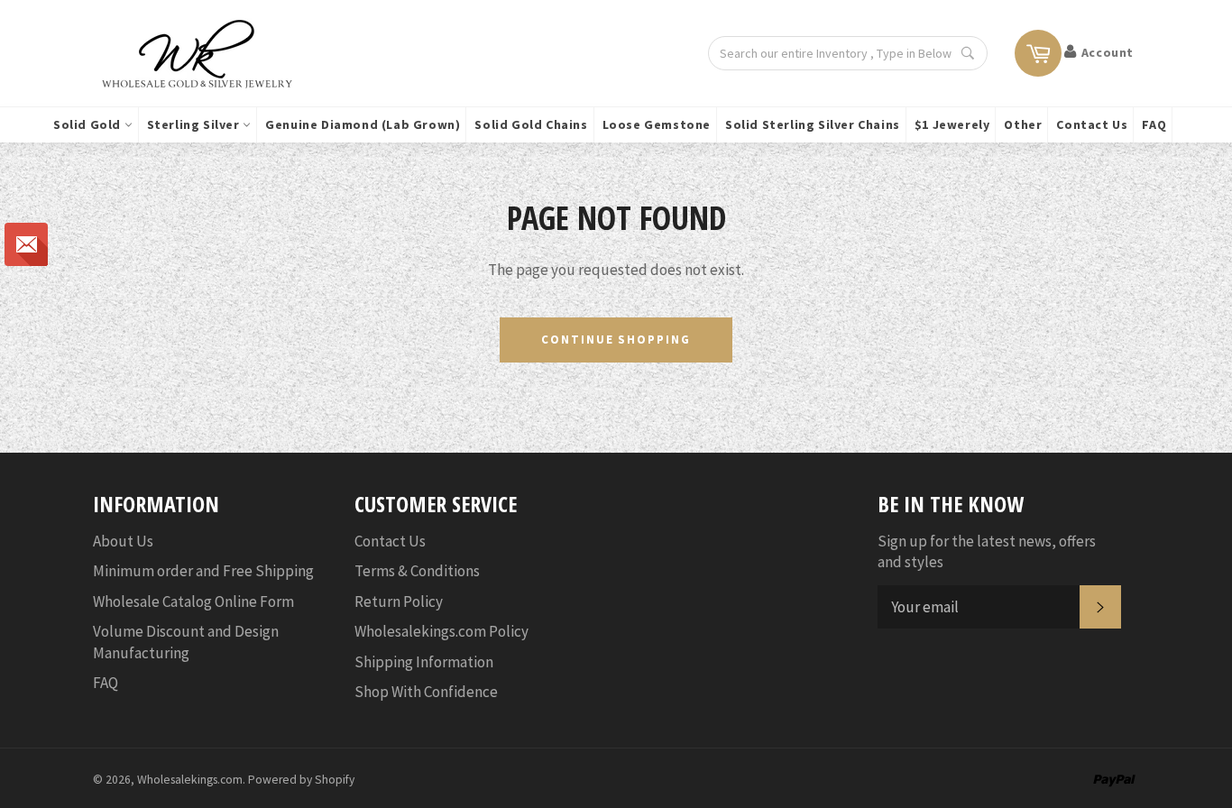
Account (1107, 52)
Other (1023, 124)
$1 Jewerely (952, 124)
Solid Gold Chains (530, 124)
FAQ (1154, 124)
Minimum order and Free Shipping (203, 571)
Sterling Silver (195, 124)
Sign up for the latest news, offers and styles (987, 551)
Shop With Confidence (426, 692)
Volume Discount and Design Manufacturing (186, 641)
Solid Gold (88, 124)
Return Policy (398, 601)
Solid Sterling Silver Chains (812, 124)
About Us (123, 541)
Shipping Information (423, 662)
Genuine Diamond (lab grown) (362, 124)
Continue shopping (616, 339)
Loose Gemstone (656, 124)
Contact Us (1091, 124)
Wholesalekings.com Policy (441, 631)
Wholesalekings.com (190, 779)
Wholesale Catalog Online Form (193, 601)
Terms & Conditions (417, 571)
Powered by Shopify (301, 779)
